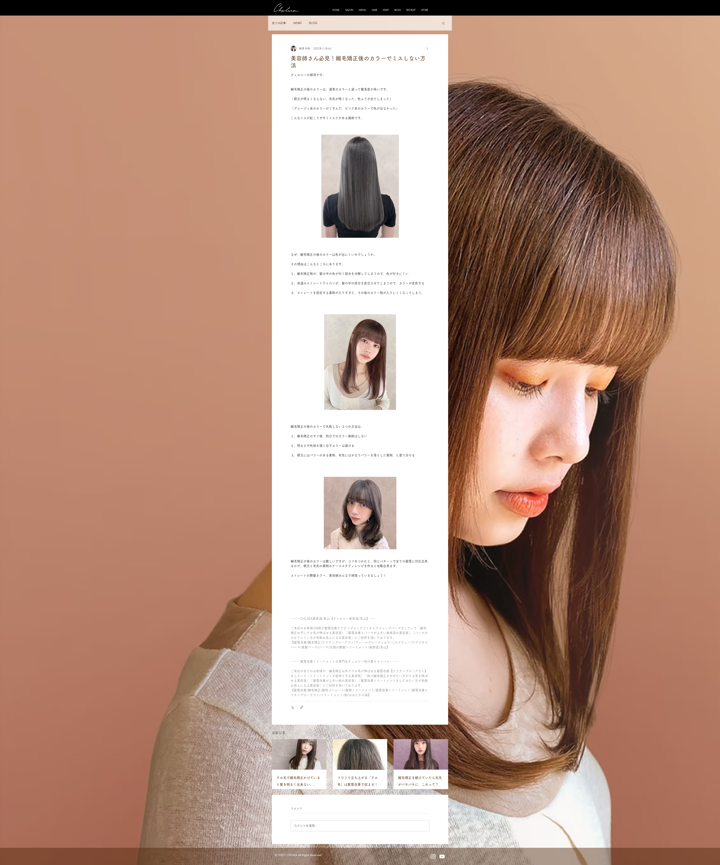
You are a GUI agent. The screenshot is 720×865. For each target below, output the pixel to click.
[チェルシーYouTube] (442, 856)
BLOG (313, 23)
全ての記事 (279, 23)
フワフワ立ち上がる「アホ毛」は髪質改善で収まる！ (357, 781)
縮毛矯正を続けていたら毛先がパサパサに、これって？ (420, 781)
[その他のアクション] (427, 48)
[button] (443, 23)
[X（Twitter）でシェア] (292, 707)
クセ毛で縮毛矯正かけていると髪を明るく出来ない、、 (298, 781)
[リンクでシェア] (301, 707)
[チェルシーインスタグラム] (433, 856)
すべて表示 (441, 732)
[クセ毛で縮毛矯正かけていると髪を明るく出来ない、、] (299, 754)
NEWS (297, 23)
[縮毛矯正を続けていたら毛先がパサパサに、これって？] (421, 754)
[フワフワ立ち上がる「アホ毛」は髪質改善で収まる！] (360, 754)
